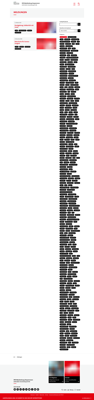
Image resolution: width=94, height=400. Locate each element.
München (62, 230)
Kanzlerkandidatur (63, 164)
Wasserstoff (67, 333)
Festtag (61, 110)
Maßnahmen (62, 219)
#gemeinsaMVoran (72, 37)
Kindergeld (70, 167)
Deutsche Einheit (70, 89)
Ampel (77, 43)
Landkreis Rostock (72, 194)
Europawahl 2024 (63, 103)
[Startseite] (14, 357)
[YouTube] (29, 389)
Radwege (73, 260)
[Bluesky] (35, 389)
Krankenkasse (70, 183)
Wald (67, 331)
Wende (61, 335)
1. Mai (61, 39)
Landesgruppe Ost (74, 187)
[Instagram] (17, 389)
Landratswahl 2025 (69, 196)
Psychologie (69, 258)
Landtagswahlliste (63, 205)
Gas (76, 114)
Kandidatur (73, 162)
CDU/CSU (62, 82)
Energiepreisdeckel (71, 96)
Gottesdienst (70, 132)
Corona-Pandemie (74, 85)
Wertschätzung (73, 335)
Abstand (62, 43)
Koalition (69, 173)
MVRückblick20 (70, 214)
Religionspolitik (63, 271)
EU (68, 91)
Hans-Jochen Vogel (69, 141)
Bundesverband (63, 78)
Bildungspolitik (63, 66)
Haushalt (71, 144)
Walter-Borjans (73, 331)
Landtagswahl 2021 (71, 201)
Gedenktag (62, 119)
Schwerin (62, 285)
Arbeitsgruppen (74, 50)
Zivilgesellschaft (63, 342)
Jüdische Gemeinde (64, 160)
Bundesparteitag (72, 71)
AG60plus (73, 41)
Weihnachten (74, 333)
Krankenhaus (62, 183)
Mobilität (62, 228)
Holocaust (62, 146)
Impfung (75, 151)
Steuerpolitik (62, 299)
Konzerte (68, 180)
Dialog (77, 89)
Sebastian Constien (69, 285)
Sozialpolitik (71, 294)
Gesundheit (69, 126)
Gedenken (76, 116)
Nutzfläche (73, 240)
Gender (77, 119)
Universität (70, 315)
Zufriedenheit (75, 342)
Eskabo (67, 100)
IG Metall (71, 148)
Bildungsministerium (69, 64)
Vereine (70, 319)
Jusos (78, 157)
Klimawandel (62, 173)
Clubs (77, 82)
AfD (73, 43)
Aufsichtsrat (74, 55)
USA (61, 313)
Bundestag (71, 73)
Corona (67, 85)
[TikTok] (26, 389)
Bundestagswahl (63, 75)
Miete (75, 221)
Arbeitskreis (62, 53)
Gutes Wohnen (69, 137)
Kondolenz (77, 178)
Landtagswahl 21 (63, 203)
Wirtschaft (70, 338)
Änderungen (62, 347)
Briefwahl (62, 69)
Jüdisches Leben (73, 160)
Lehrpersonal (62, 210)
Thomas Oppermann (64, 306)
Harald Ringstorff (63, 144)
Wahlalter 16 (62, 324)
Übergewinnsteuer (64, 349)
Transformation (75, 308)
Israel (68, 155)
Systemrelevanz (63, 303)
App (69, 48)
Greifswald (77, 132)
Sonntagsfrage (73, 292)
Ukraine (65, 313)
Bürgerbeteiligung (63, 80)
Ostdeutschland (63, 244)
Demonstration (63, 37)
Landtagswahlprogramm (74, 205)
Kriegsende (77, 183)
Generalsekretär (63, 121)
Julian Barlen (68, 157)
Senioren (62, 287)
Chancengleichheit (69, 82)
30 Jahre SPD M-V (75, 39)
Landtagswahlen (72, 203)
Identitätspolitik (63, 151)
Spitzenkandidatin (63, 297)
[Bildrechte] (62, 375)
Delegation (77, 87)
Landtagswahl (63, 201)
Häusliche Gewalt (63, 148)
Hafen (61, 139)
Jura (74, 157)
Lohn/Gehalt (76, 210)
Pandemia (67, 246)
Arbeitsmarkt (69, 53)
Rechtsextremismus (75, 262)
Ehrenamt (73, 91)
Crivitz (61, 87)
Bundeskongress (63, 71)
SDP (61, 278)
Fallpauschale (75, 105)
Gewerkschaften (73, 128)
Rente (70, 271)
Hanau (72, 139)
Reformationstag (63, 265)
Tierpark (62, 308)
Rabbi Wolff (67, 260)
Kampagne (66, 162)
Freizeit (75, 112)
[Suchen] (79, 24)
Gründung (62, 137)
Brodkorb (68, 69)
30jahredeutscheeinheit (64, 41)
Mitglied (71, 226)
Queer (61, 260)
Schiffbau (69, 283)
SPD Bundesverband (68, 278)
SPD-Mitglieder (63, 281)
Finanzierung (73, 110)
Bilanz (75, 62)
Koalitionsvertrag (75, 176)
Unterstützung (63, 317)
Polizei (74, 256)
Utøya (74, 317)
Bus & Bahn (71, 78)
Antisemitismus (63, 48)
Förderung (71, 114)
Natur (61, 233)
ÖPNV (68, 347)
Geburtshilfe (62, 116)
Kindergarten (62, 167)
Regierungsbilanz (63, 267)
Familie (61, 107)
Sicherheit (68, 287)
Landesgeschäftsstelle (64, 187)
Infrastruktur (68, 153)
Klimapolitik (73, 171)
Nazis (66, 233)
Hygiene (76, 146)
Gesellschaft (62, 126)
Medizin (61, 221)
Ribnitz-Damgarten (71, 274)
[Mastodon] (38, 389)
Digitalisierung (63, 91)
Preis (78, 256)
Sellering (77, 285)
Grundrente (62, 135)
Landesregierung (71, 189)
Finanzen (67, 110)
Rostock (69, 276)
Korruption (75, 180)
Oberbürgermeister (64, 242)
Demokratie (62, 89)
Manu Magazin (63, 217)
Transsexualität (71, 310)
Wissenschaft (76, 338)
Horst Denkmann (70, 146)
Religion (70, 269)
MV (73, 212)
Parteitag (62, 251)
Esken (72, 100)
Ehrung (61, 94)
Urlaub (69, 317)
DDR (66, 87)
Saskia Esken (76, 281)
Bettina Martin (63, 62)
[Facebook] (15, 389)
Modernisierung (69, 228)
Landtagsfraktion (63, 198)
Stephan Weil (76, 297)
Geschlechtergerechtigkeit (72, 123)
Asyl (68, 55)
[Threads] (20, 389)
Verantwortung (63, 319)
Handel (77, 139)
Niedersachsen (63, 235)
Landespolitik (62, 189)
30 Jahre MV (67, 39)
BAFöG (61, 59)
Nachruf (67, 230)
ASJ (78, 41)
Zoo (69, 342)
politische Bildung (70, 344)
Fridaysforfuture (63, 114)
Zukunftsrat (62, 344)
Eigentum (67, 94)
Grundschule (69, 135)
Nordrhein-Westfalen (64, 237)
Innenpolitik (75, 153)
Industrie (62, 153)
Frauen (70, 112)
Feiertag (74, 107)
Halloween (67, 139)
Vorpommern (67, 322)
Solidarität (68, 290)
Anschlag (62, 46)
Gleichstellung (73, 130)
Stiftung (69, 299)
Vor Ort (61, 322)
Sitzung (73, 287)
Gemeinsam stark (70, 119)
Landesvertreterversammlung (66, 192)
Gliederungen (63, 132)
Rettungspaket (63, 274)
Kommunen (71, 178)
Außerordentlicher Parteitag (72, 57)
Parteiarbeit (68, 249)
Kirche (70, 169)
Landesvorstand (63, 194)
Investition (62, 155)
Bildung (61, 64)
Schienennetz (62, 283)
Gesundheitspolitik (64, 128)
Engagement (62, 98)
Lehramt (70, 208)
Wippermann (62, 338)
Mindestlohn (68, 224)
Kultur (61, 185)
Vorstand (74, 322)
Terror (75, 303)
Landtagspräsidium (72, 198)
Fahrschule (68, 105)
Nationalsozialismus (75, 230)
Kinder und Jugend (73, 164)
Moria (76, 228)
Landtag (76, 196)
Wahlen (69, 324)
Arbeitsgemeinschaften (64, 50)
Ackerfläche (68, 43)
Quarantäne (76, 258)
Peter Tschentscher (64, 253)
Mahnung (77, 214)
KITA (61, 162)
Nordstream (73, 237)
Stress (61, 301)
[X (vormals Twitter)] (23, 389)
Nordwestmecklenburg (64, 240)
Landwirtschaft (63, 208)
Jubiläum (62, 157)
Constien (62, 85)
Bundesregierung (63, 73)
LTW (66, 185)
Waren (61, 333)
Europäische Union (72, 103)
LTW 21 (70, 185)
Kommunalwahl (63, 178)
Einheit (72, 94)
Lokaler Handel (63, 212)
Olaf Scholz (72, 242)
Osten (70, 244)
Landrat (61, 196)
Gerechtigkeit (71, 121)
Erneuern (62, 100)
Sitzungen (62, 290)
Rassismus (62, 262)
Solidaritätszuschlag (64, 292)
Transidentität (63, 310)
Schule (74, 283)
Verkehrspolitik (76, 319)
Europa (77, 100)
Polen (71, 253)
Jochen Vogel (73, 155)
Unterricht (77, 315)
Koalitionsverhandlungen (65, 176)
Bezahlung (70, 62)
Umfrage (71, 313)
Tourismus (68, 308)
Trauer (77, 310)
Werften (66, 335)
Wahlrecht (62, 331)
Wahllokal (72, 328)
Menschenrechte (69, 221)
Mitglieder (77, 226)
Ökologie (73, 347)
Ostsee (61, 246)
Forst (66, 112)
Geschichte (62, 123)
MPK (69, 212)
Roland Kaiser (62, 276)
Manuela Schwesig (71, 217)
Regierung (71, 265)
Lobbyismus (70, 210)
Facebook (62, 105)
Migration (62, 224)
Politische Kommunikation (65, 256)
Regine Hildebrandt (72, 267)
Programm (62, 258)
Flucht (61, 112)
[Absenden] (79, 30)
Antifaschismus (69, 46)
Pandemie (73, 246)
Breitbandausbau (71, 66)
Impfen (70, 151)
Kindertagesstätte (63, 169)
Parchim (62, 249)
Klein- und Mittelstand (64, 171)
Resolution (75, 271)
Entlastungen (70, 98)
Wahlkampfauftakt (64, 326)
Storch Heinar (75, 299)
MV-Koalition (62, 214)
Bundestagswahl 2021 (73, 75)
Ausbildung (62, 57)
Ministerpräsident (63, 226)
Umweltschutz (63, 315)
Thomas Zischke (73, 306)
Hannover (62, 141)
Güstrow (76, 137)
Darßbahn (71, 87)
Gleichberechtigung (64, 130)
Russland (74, 276)
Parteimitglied (75, 249)
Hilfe (76, 144)
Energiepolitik (63, 96)
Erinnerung (77, 98)
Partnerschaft (68, 251)
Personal (75, 251)
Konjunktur (62, 180)
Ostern (74, 244)
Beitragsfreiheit (74, 59)
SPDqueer (70, 281)
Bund (73, 69)
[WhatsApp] (32, 389)
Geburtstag (69, 116)
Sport (71, 297)
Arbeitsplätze (62, 55)
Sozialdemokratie (63, 294)
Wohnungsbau (69, 340)
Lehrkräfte (76, 208)
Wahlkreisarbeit (73, 326)
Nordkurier (70, 235)
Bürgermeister (72, 80)
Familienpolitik (68, 107)
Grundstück (76, 135)
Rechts (68, 262)
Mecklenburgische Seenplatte (73, 219)
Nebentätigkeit (72, 233)
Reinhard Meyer (63, 269)
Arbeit (73, 48)
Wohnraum (62, 340)
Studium (72, 301)
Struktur (66, 301)
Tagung (70, 303)
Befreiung (67, 59)
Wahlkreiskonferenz (64, 328)
